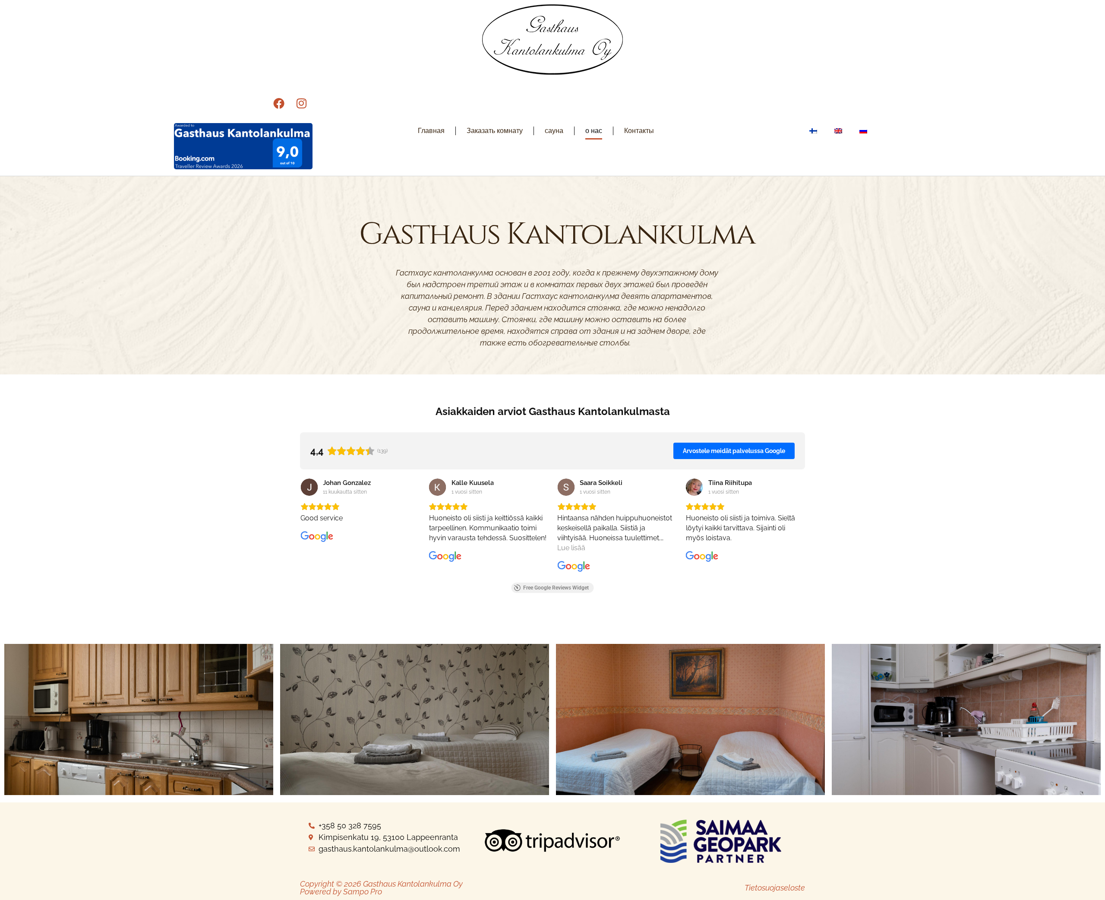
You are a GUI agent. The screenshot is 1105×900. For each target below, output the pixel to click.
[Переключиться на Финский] (813, 131)
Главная (431, 131)
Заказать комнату (495, 131)
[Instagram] (301, 103)
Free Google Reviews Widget (556, 588)
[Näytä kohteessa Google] (309, 487)
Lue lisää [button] (571, 548)
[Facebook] (279, 103)
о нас (593, 131)
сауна (554, 131)
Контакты (639, 131)
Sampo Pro (362, 891)
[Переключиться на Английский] (838, 131)
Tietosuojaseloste (775, 887)
